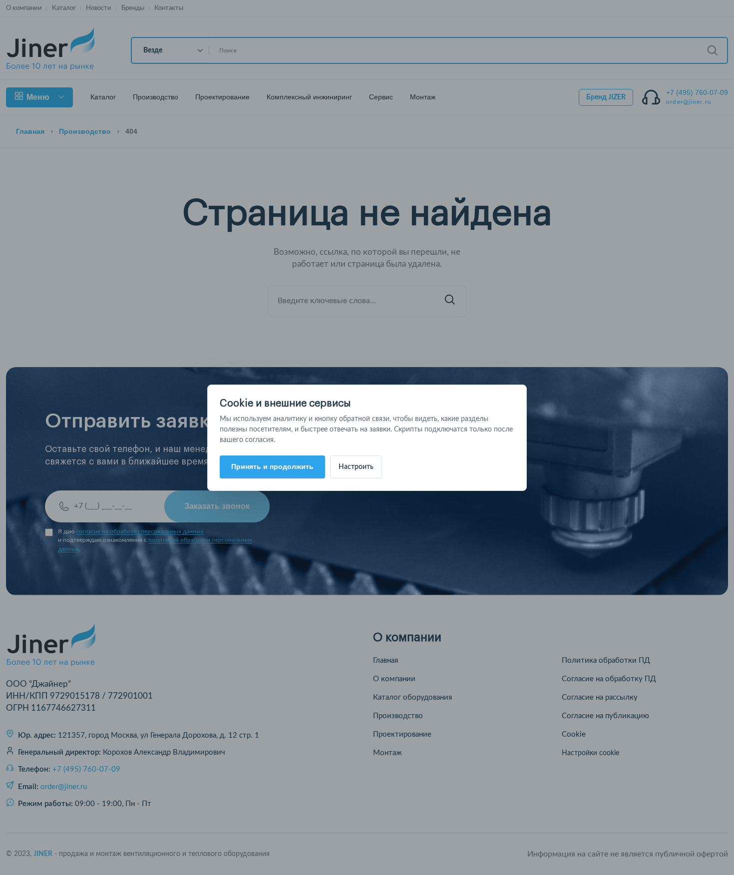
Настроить (356, 466)
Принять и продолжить (272, 466)
